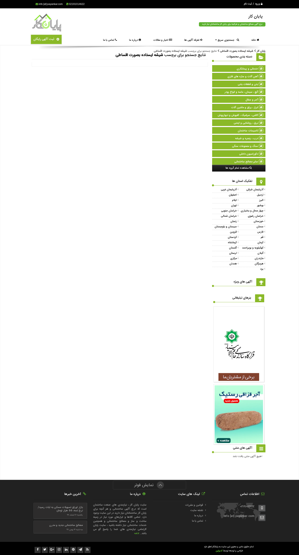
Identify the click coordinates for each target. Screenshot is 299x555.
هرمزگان (259, 264)
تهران (234, 205)
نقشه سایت (196, 510)
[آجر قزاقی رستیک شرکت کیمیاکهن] (239, 441)
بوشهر (260, 205)
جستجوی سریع (227, 40)
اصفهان (233, 195)
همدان (233, 264)
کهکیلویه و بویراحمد (252, 248)
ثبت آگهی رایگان (45, 39)
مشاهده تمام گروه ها (237, 168)
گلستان (233, 248)
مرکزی (233, 258)
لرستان (233, 253)
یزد (261, 269)
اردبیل (260, 195)
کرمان (260, 242)
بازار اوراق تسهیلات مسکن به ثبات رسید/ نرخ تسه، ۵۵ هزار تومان (60, 509)
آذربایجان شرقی (254, 189)
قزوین (233, 232)
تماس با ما (109, 40)
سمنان (259, 226)
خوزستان (258, 221)
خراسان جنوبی (229, 211)
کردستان (232, 237)
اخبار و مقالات (161, 40)
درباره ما (134, 40)
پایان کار (260, 51)
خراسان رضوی (255, 216)
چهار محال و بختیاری (252, 211)
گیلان (260, 253)
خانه (254, 40)
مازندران (259, 258)
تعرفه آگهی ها (192, 40)
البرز (261, 200)
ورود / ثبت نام (252, 4)
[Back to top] (287, 545)
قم (262, 237)
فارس (260, 232)
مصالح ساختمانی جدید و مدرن (66, 525)
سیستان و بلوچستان (226, 226)
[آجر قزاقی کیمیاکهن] (238, 379)
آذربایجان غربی (229, 189)
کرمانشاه (232, 242)
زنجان (233, 221)
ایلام (234, 200)
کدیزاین (219, 551)
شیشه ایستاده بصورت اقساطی (236, 51)
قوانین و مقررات (194, 505)
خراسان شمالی (229, 216)
